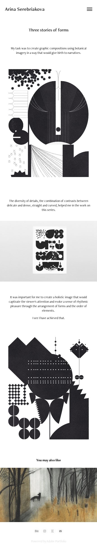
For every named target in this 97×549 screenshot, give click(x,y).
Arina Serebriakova (25, 9)
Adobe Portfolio (56, 541)
